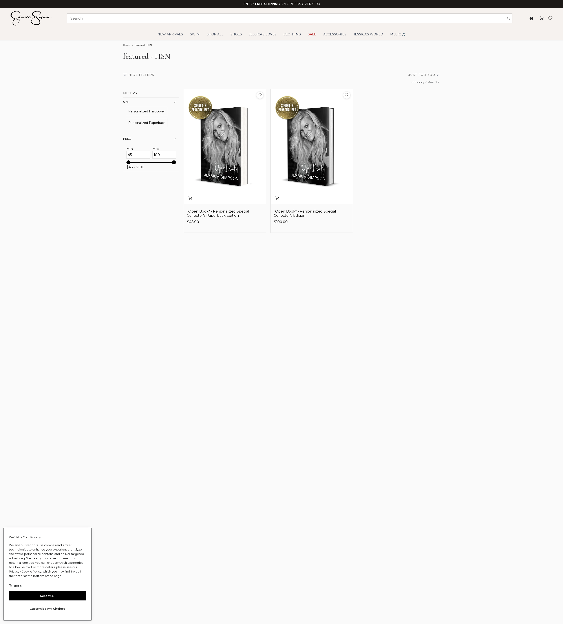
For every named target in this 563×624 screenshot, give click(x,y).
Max (156, 149)
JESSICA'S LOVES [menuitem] (262, 34)
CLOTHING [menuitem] (292, 34)
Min (129, 149)
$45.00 (193, 222)
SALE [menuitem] (312, 34)
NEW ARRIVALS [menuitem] (170, 34)
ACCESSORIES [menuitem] (334, 34)
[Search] (508, 18)
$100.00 (281, 222)
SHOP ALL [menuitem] (215, 34)
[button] (259, 95)
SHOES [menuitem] (236, 34)
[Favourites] (550, 18)
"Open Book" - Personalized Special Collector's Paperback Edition (218, 213)
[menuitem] (368, 34)
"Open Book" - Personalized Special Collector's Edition (305, 213)
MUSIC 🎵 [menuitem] (398, 34)
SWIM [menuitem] (195, 34)
